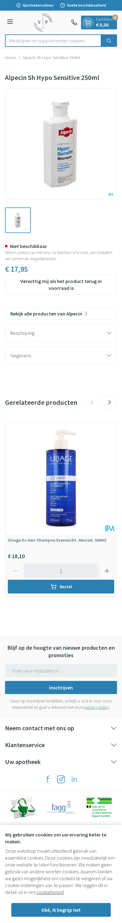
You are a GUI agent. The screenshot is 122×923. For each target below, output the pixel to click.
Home (10, 57)
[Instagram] (61, 779)
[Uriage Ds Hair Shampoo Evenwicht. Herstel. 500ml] (61, 478)
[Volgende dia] (109, 402)
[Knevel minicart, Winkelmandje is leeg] (88, 22)
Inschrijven (61, 687)
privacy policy (96, 707)
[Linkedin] (74, 779)
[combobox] (53, 40)
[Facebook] (48, 779)
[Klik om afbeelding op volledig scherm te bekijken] (61, 144)
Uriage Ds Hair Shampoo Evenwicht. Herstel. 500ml (57, 540)
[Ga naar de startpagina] (43, 22)
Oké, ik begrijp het (61, 910)
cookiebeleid (50, 892)
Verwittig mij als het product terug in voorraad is (61, 284)
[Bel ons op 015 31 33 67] (74, 22)
